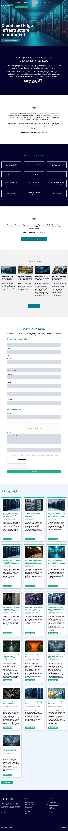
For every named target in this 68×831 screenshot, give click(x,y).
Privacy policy (4, 827)
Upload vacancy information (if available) (18, 422)
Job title (10, 374)
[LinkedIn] (2, 812)
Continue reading (8, 539)
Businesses (27, 2)
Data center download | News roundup (33, 655)
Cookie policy (11, 827)
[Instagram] (4, 812)
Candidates (18, 2)
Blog (45, 2)
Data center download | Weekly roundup (33, 702)
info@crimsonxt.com (53, 804)
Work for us (27, 811)
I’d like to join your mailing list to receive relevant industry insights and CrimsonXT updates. (33, 455)
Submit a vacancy (29, 804)
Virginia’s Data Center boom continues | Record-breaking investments (33, 515)
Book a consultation (22, 6)
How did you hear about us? (14, 446)
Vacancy (9, 413)
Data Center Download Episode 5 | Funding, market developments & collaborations (33, 609)
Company (9, 382)
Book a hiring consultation (11, 40)
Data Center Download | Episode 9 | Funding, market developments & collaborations (11, 562)
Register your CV (28, 806)
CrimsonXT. (64, 827)
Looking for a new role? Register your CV (34, 239)
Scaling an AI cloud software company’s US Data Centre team (8, 278)
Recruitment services (29, 802)
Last (8, 355)
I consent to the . (17, 458)
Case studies (34, 306)
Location (9, 399)
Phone (9, 367)
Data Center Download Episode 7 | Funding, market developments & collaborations (56, 562)
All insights (7, 782)
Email (9, 358)
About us (50, 2)
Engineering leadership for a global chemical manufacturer (59, 278)
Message (9, 432)
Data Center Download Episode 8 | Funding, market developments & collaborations (33, 562)
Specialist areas (37, 2)
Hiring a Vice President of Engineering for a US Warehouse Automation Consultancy (25, 279)
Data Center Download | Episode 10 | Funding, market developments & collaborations (56, 515)
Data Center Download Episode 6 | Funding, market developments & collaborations (11, 609)
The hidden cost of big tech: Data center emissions (10, 702)
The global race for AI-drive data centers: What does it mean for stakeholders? (56, 609)
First (8, 348)
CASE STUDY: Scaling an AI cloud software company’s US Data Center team (10, 515)
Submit (34, 471)
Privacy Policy (22, 458)
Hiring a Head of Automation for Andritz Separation (42, 278)
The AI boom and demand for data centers (55, 702)
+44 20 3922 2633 (53, 802)
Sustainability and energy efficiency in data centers (9, 749)
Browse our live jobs (29, 809)
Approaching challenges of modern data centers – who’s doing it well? (55, 656)
